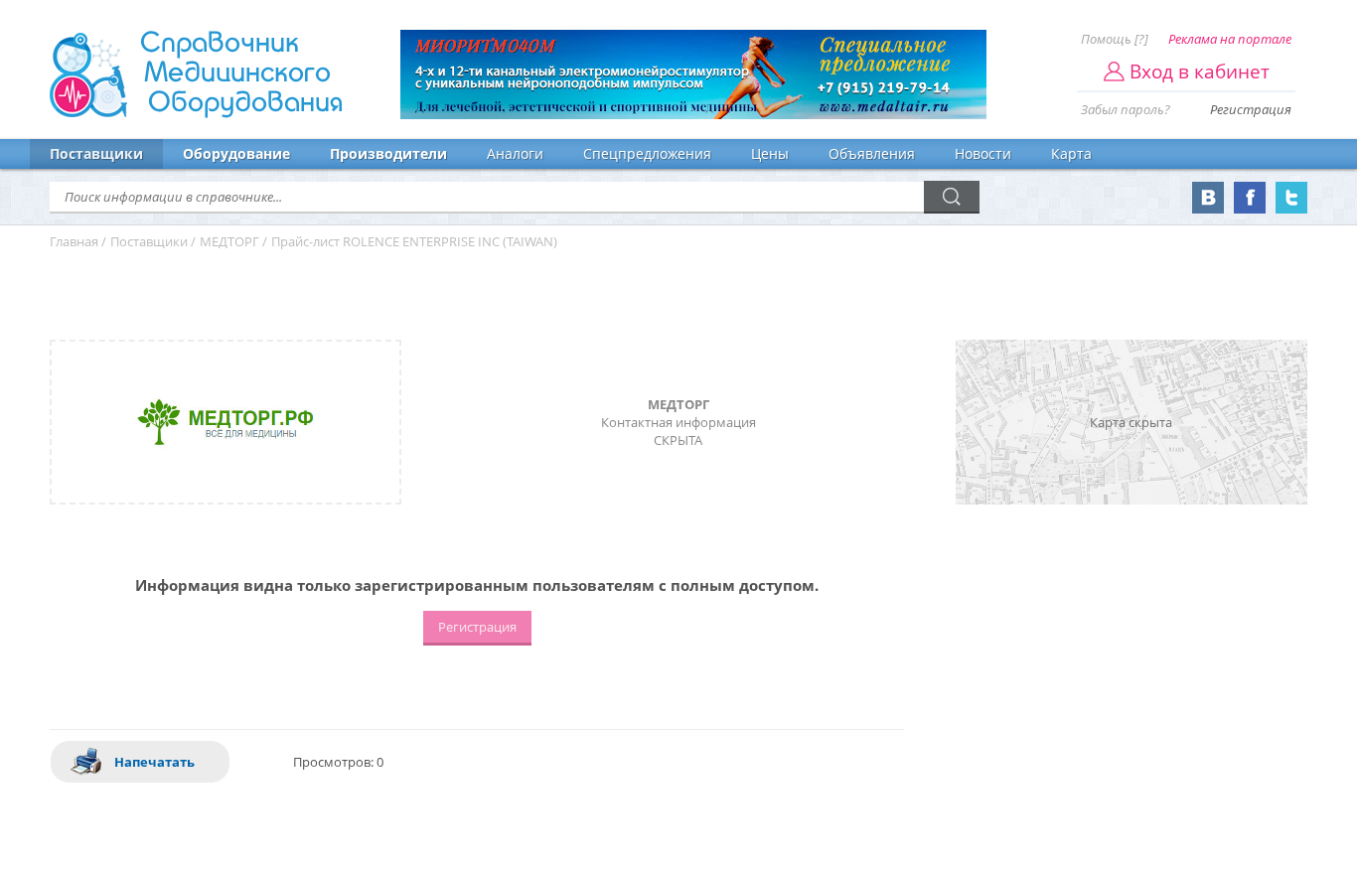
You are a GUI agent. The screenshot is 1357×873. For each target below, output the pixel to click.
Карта (1071, 153)
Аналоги (515, 153)
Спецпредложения (647, 153)
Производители (388, 153)
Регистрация (1250, 109)
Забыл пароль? (1125, 109)
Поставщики (96, 153)
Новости (983, 153)
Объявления (872, 153)
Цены (770, 153)
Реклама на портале (1229, 39)
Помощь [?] (1114, 39)
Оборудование (236, 153)
